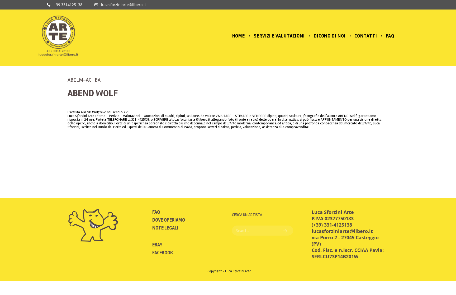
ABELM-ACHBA (84, 80)
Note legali (165, 228)
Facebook (162, 253)
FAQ (156, 212)
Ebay (157, 245)
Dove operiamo (168, 220)
